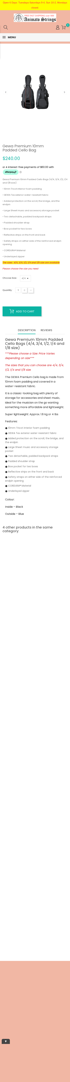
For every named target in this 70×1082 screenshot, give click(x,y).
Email (3, 1000)
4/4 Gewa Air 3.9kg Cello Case (35, 626)
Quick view (20, 617)
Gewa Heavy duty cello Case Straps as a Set (35, 773)
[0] (64, 27)
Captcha (4, 1033)
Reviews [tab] (46, 330)
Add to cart (24, 311)
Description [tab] (27, 330)
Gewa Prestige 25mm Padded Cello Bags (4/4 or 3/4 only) (35, 890)
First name (6, 1010)
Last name (6, 1022)
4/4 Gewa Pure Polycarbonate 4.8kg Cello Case (35, 742)
